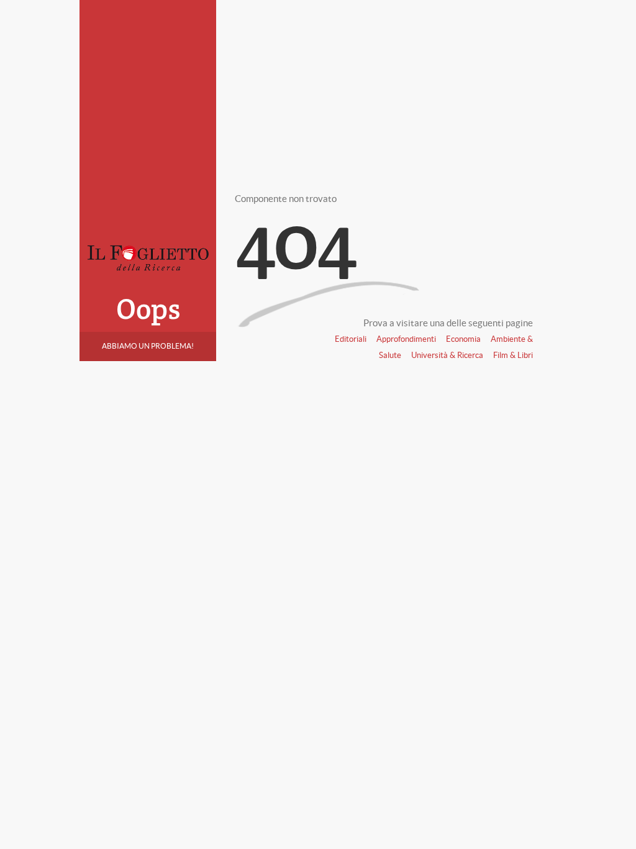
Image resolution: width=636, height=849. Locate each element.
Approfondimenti (406, 339)
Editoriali (350, 339)
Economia (463, 339)
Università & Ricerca (447, 355)
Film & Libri (513, 355)
